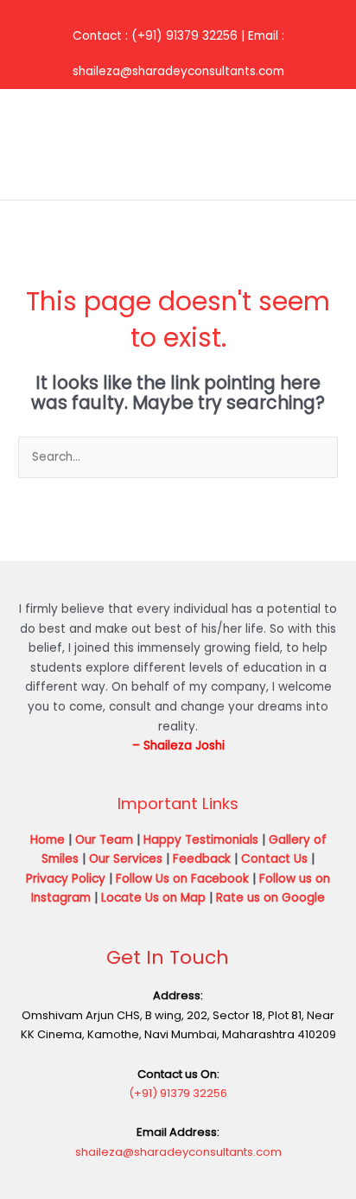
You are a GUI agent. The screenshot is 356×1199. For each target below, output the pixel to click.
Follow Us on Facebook (182, 879)
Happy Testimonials (200, 840)
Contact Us (274, 859)
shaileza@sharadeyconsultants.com (178, 1152)
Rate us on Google (270, 898)
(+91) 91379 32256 (178, 1093)
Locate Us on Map (153, 898)
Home (47, 840)
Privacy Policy (65, 879)
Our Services (125, 859)
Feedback (202, 859)
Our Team (104, 840)
